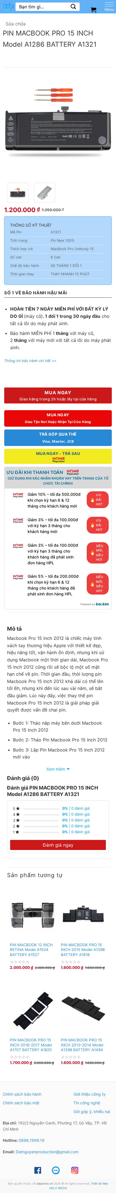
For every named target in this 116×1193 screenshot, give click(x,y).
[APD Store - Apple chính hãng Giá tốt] (7, 6)
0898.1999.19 (31, 1140)
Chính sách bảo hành (22, 1094)
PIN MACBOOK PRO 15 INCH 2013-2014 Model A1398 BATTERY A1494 (82, 1045)
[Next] (102, 125)
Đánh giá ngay (58, 845)
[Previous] (13, 125)
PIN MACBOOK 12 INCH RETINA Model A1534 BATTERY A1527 (31, 950)
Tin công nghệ (86, 1102)
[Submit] (73, 6)
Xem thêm (55, 769)
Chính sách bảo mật (21, 1102)
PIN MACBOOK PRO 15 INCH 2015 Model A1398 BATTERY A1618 (83, 950)
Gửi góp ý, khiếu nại (91, 1111)
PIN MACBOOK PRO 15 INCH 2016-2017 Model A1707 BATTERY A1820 (31, 1045)
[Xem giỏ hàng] (93, 9)
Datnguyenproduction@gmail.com (47, 1151)
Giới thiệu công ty (89, 1094)
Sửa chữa (16, 24)
